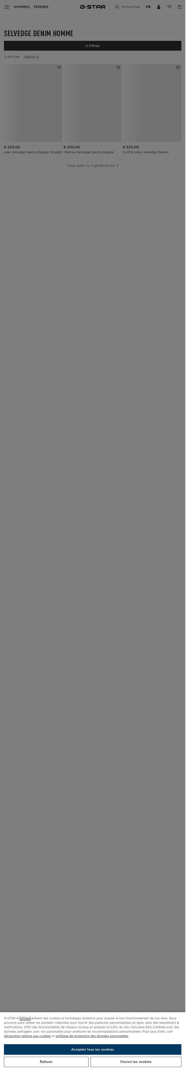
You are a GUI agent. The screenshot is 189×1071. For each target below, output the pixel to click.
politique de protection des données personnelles (92, 1036)
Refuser (46, 1062)
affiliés (25, 1018)
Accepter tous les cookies (92, 1049)
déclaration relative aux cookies (27, 1036)
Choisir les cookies (136, 1062)
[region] (92, 1041)
